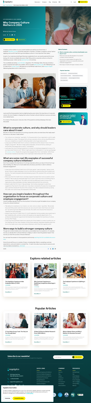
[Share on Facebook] (7, 35)
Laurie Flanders (21, 62)
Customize (7, 398)
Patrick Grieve (12, 31)
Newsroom (60, 379)
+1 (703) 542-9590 (14, 378)
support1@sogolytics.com (16, 381)
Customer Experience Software (66, 75)
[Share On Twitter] (9, 35)
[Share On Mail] (14, 35)
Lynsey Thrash (15, 66)
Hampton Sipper (48, 66)
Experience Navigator (41, 383)
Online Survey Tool (64, 73)
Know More (8, 292)
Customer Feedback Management (44, 374)
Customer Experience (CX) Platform (44, 372)
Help (73, 374)
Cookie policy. (29, 393)
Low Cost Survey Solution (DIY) (43, 381)
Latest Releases (76, 376)
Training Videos (76, 383)
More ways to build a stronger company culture (71, 64)
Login (75, 2)
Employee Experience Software (78, 75)
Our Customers (61, 381)
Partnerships (61, 383)
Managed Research (41, 379)
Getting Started (76, 372)
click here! (22, 246)
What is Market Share (64, 80)
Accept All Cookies (18, 398)
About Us (60, 372)
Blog (50, 2)
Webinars (74, 385)
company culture (10, 152)
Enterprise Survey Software (72, 73)
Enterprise (54, 2)
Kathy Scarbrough (38, 64)
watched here (25, 60)
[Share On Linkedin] (12, 35)
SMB (59, 2)
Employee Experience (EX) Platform (44, 376)
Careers (60, 376)
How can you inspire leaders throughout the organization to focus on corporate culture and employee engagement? (71, 61)
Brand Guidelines (61, 385)
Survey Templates (76, 379)
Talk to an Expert (76, 381)
